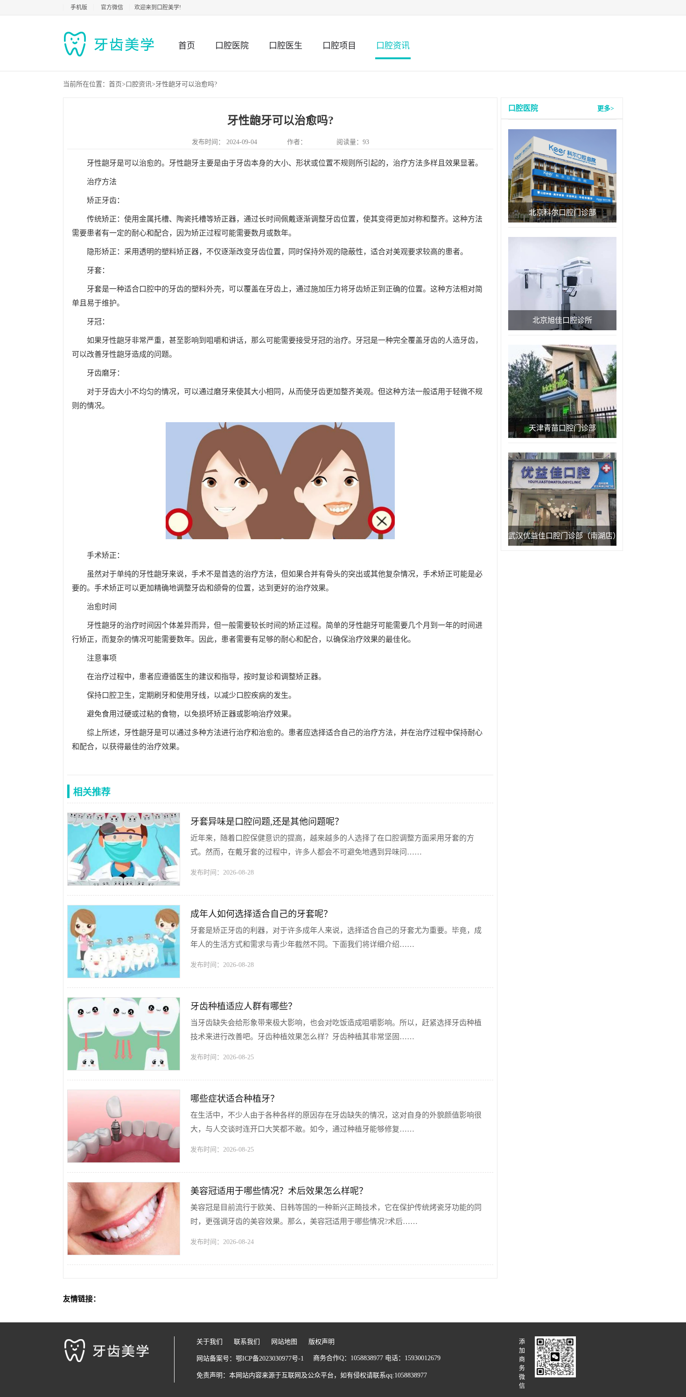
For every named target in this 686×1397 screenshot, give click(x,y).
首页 (186, 45)
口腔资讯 (393, 45)
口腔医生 (285, 45)
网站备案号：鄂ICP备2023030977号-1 (250, 1358)
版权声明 (321, 1341)
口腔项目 (339, 45)
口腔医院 (232, 45)
